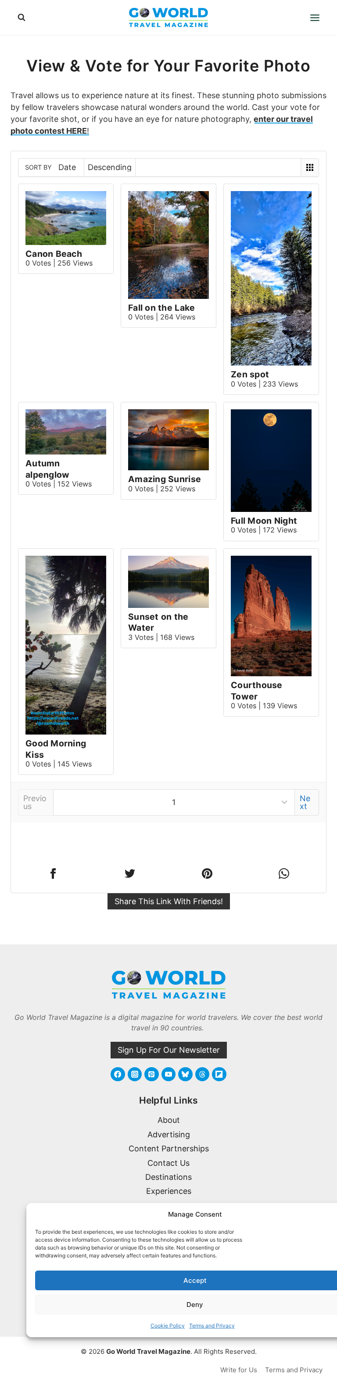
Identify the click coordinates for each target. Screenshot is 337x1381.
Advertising (168, 1134)
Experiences (168, 1191)
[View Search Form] (21, 17)
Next (305, 802)
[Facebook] (118, 1074)
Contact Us (168, 1163)
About (169, 1120)
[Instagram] (135, 1074)
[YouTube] (168, 1074)
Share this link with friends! (169, 901)
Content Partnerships (169, 1148)
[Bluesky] (185, 1074)
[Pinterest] (151, 1074)
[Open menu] (314, 17)
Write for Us (238, 1370)
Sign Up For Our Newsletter (169, 1049)
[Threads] (202, 1074)
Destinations (168, 1177)
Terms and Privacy (212, 1325)
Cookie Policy (168, 1325)
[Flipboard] (219, 1074)
